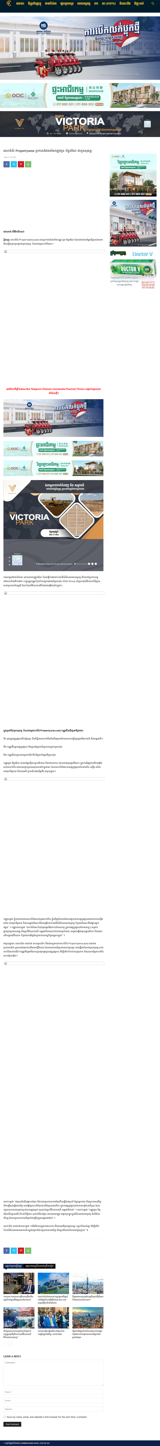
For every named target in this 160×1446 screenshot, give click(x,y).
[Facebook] (6, 164)
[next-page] (10, 1343)
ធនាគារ (20, 3)
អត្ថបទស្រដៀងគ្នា (13, 1266)
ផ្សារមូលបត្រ (67, 3)
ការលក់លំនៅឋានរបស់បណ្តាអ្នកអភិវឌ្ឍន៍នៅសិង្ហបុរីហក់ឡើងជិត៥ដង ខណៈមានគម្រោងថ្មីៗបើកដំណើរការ (53, 1299)
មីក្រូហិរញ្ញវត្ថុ (34, 3)
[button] (153, 3)
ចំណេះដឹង (125, 3)
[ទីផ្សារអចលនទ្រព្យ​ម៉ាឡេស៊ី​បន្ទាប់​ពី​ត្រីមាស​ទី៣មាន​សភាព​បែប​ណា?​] (87, 1283)
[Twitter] (14, 164)
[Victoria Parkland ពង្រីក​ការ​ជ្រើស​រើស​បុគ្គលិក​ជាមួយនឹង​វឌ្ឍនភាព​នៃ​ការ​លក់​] (19, 1283)
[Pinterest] (21, 164)
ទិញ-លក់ (139, 3)
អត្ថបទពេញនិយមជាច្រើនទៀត (39, 1266)
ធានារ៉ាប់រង (51, 3)
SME (96, 3)
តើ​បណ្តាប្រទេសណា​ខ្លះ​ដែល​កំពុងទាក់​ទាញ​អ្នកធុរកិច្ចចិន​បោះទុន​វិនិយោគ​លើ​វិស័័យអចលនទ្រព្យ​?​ (17, 1334)
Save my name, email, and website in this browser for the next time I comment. (47, 1417)
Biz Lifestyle (109, 3)
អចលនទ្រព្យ (83, 3)
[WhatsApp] (28, 164)
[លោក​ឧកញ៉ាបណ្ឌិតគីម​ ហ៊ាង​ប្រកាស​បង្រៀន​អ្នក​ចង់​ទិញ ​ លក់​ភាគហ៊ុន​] (53, 1317)
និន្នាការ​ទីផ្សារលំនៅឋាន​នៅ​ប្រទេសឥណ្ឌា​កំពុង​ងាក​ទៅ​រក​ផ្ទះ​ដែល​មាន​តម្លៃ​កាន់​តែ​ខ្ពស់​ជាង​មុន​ (87, 1334)
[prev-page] (5, 1343)
